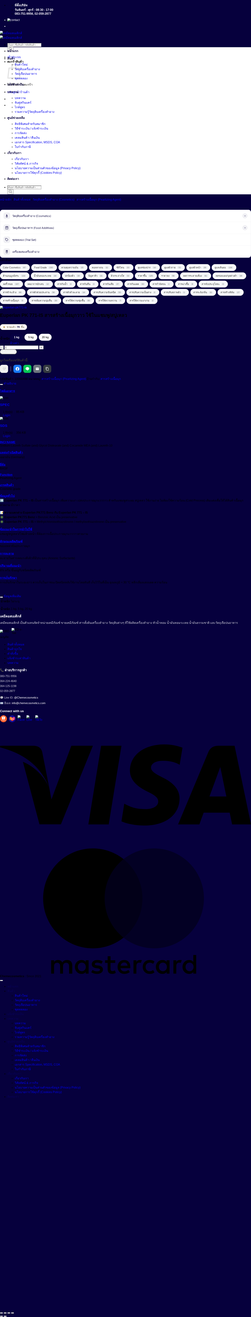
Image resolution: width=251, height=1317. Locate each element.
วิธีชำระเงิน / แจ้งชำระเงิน (31, 128)
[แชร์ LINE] (27, 369)
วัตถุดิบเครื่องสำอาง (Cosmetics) (53, 199)
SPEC (5, 405)
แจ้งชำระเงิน (15, 84)
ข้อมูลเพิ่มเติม (12, 596)
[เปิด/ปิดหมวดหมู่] (245, 215)
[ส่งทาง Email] (37, 369)
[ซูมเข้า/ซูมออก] (1, 1313)
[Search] (10, 191)
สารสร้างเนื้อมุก (111, 378)
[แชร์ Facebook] (17, 369)
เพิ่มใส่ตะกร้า (8, 351)
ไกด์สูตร (20, 107)
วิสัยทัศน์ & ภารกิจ (26, 163)
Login (6, 415)
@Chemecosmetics (26, 697)
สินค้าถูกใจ (14, 649)
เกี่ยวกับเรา (14, 152)
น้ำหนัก (5, 338)
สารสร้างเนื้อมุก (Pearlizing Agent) (99, 199)
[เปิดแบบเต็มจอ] (5, 1313)
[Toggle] (1, 384)
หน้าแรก (12, 51)
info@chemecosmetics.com (29, 703)
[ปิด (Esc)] (12, 1313)
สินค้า (11, 58)
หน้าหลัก (5, 199)
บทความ (13, 91)
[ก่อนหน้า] (1, 1316)
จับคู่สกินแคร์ (23, 102)
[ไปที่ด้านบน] (1, 980)
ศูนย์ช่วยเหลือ (16, 117)
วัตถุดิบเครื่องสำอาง (27, 69)
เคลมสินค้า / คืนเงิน (27, 137)
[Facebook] (21, 718)
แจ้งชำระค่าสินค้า (19, 658)
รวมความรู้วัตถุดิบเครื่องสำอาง (34, 111)
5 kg (31, 337)
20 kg (45, 337)
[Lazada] (12, 718)
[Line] (29, 718)
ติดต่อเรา (13, 178)
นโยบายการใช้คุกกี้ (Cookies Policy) (38, 172)
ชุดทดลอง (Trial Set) (24, 240)
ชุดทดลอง (21, 78)
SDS (3, 426)
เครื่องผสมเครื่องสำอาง (25, 251)
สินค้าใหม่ (21, 64)
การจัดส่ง (21, 133)
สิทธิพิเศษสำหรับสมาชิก (30, 123)
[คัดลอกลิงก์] (47, 369)
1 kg (16, 337)
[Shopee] (3, 718)
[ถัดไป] (5, 1316)
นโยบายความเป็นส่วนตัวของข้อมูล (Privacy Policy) (47, 168)
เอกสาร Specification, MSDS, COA (37, 142)
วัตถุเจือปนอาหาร (26, 73)
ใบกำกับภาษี (23, 146)
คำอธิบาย (9, 383)
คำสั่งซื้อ (12, 653)
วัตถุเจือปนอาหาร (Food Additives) (33, 228)
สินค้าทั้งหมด (22, 199)
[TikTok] (38, 718)
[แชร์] (8, 1313)
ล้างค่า (14, 343)
